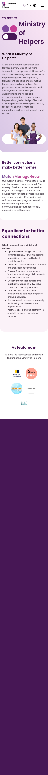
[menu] (41, 5)
